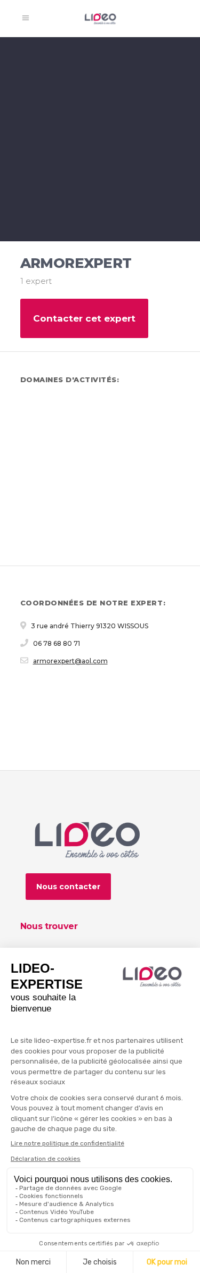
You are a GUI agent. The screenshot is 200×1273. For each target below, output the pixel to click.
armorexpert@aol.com (70, 661)
